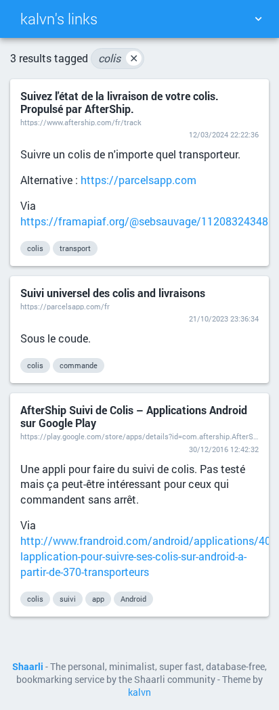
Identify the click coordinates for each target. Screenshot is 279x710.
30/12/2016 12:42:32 (224, 449)
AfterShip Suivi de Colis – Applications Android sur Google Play (133, 416)
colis (118, 58)
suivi (68, 599)
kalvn (139, 692)
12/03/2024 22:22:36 (224, 134)
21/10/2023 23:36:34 (224, 318)
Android (133, 599)
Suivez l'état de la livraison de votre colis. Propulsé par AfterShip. (119, 102)
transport (75, 248)
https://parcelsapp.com (138, 180)
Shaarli (27, 667)
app (98, 599)
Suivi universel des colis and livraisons (112, 292)
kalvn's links (59, 18)
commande (79, 365)
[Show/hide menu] (258, 19)
